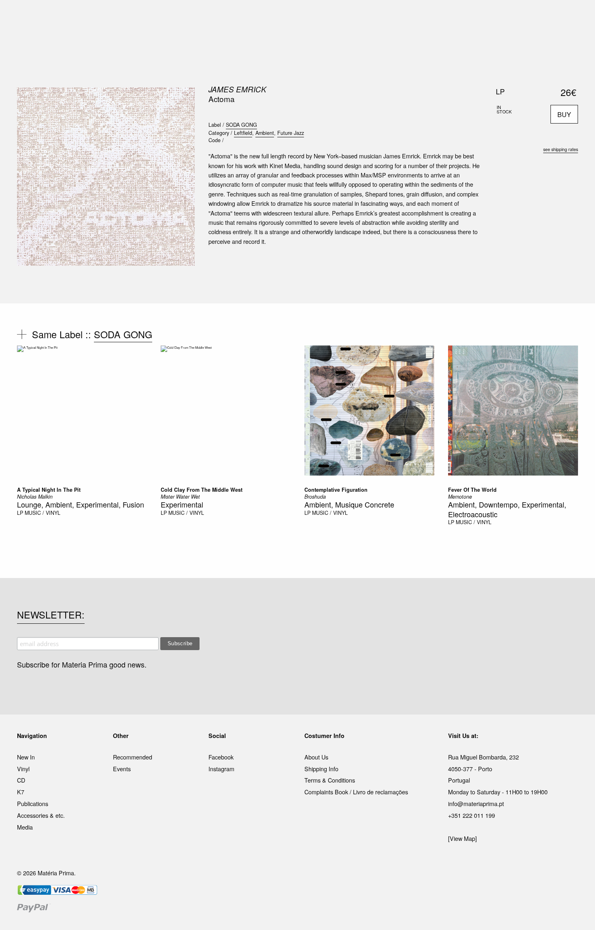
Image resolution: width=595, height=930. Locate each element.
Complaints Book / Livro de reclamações (356, 791)
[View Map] (462, 838)
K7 (20, 791)
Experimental (182, 504)
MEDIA (350, 16)
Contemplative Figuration (336, 489)
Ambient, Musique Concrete (349, 504)
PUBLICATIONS (244, 16)
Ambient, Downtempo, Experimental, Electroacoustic (507, 509)
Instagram (221, 768)
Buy (564, 114)
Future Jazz (290, 133)
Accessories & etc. (41, 815)
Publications (32, 803)
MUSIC (207, 16)
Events (122, 768)
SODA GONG (241, 124)
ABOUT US (411, 16)
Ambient (264, 133)
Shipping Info (321, 768)
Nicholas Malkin (35, 496)
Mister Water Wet (180, 496)
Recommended (132, 757)
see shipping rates (560, 149)
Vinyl (23, 768)
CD (21, 780)
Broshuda (315, 496)
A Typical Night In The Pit (49, 489)
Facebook (221, 757)
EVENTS (378, 16)
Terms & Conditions (329, 780)
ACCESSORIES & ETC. (303, 16)
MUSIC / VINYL (42, 512)
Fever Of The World (472, 489)
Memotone (460, 496)
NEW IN (180, 16)
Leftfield (243, 133)
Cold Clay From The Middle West (201, 489)
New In (26, 757)
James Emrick (237, 89)
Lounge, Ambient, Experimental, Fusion (80, 504)
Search (567, 40)
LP (20, 512)
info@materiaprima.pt (476, 803)
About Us (316, 757)
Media (25, 827)
